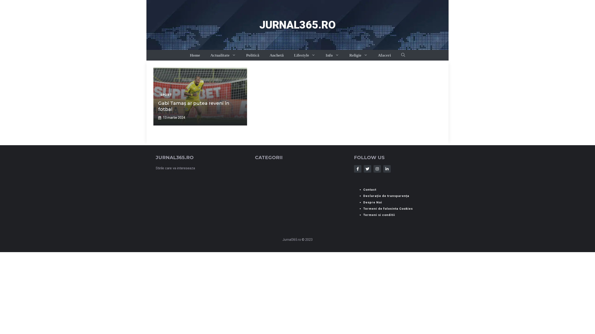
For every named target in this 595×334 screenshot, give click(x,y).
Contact (369, 189)
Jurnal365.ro (297, 25)
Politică (252, 55)
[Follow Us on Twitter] (367, 169)
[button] (403, 55)
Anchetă (277, 55)
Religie (355, 55)
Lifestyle (301, 55)
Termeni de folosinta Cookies (388, 208)
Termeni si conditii (379, 215)
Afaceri (384, 55)
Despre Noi (372, 202)
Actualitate (220, 55)
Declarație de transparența (386, 196)
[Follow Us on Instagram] (377, 169)
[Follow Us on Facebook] (357, 169)
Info (329, 55)
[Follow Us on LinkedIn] (387, 169)
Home (195, 55)
